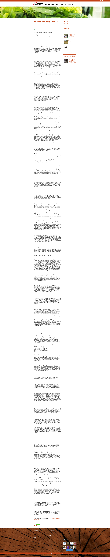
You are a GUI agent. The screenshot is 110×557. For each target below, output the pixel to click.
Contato (71, 4)
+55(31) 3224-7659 (107, 0)
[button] (98, 0)
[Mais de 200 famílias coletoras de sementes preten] (68, 543)
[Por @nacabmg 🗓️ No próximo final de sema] (64, 543)
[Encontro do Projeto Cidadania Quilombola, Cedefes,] (64, 547)
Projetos (61, 4)
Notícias (57, 4)
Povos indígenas (66, 23)
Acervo (52, 4)
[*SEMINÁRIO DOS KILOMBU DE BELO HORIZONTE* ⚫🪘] (74, 547)
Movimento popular (66, 28)
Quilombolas (65, 26)
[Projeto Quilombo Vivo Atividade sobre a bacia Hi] (71, 547)
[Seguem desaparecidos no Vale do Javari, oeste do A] (71, 543)
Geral (64, 30)
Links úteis (67, 4)
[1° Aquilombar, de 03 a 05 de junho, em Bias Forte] (74, 543)
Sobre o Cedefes (47, 4)
